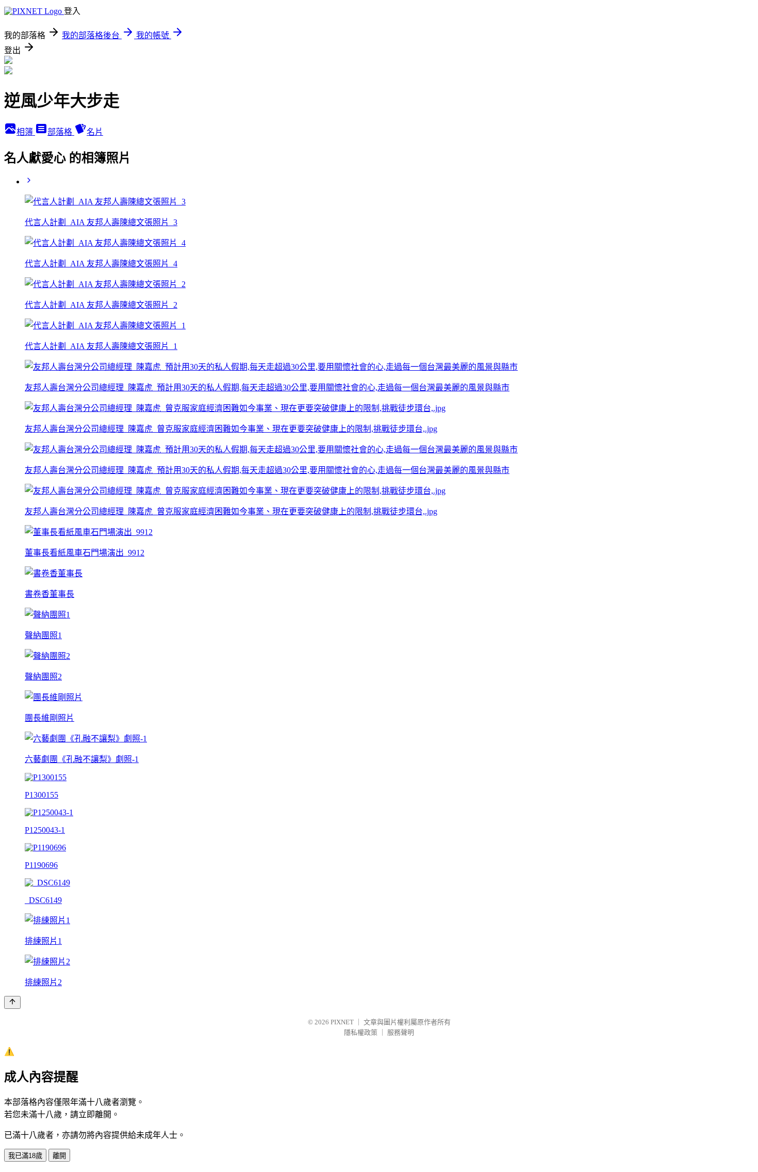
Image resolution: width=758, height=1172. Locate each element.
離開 (59, 1156)
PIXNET (342, 1022)
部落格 (60, 132)
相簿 (26, 132)
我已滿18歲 (25, 1156)
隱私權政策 (360, 1032)
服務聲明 (400, 1032)
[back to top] (12, 1002)
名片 (95, 132)
